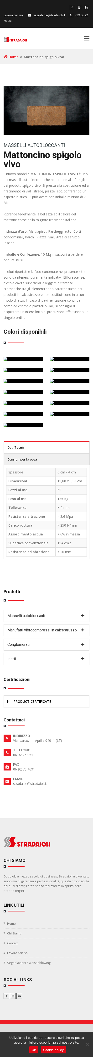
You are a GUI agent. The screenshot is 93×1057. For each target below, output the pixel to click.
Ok (34, 1050)
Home (13, 57)
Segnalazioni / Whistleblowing (29, 963)
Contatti (12, 943)
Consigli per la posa (22, 459)
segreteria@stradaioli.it (49, 15)
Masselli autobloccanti (34, 145)
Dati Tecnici (16, 447)
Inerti (11, 659)
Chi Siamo (14, 933)
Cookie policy (53, 1050)
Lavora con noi (14, 15)
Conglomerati (18, 644)
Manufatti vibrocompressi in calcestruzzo (42, 630)
